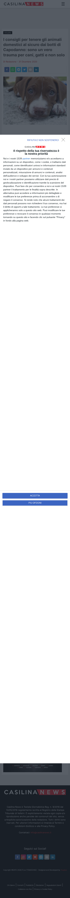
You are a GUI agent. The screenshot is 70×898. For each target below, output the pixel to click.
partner (26, 158)
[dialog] (35, 449)
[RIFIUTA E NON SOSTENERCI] (64, 140)
